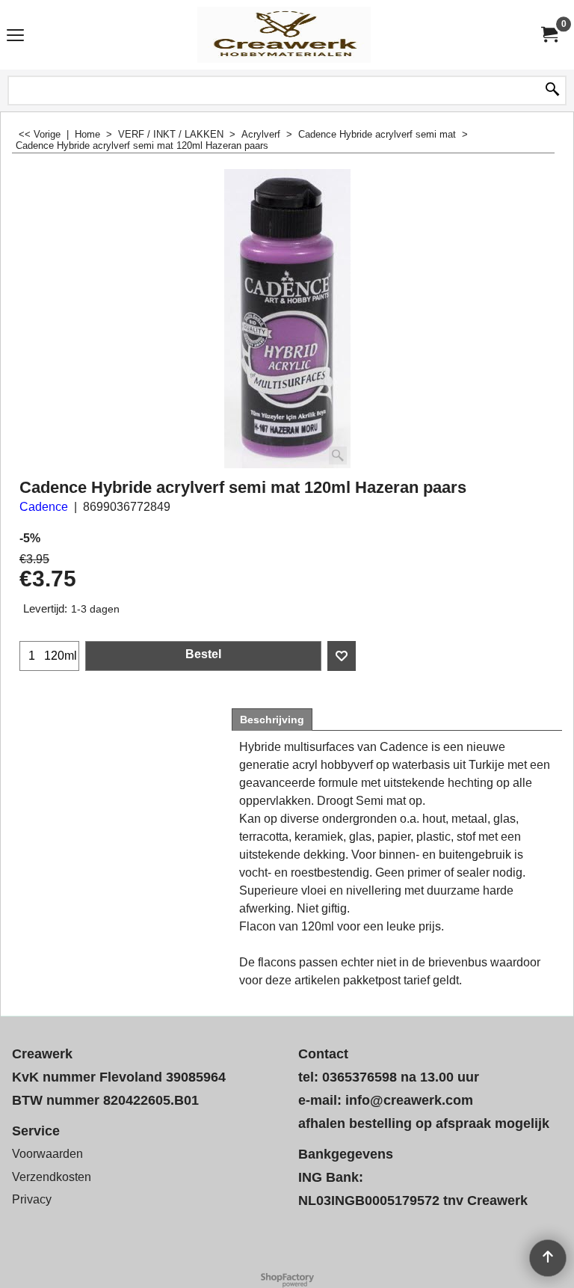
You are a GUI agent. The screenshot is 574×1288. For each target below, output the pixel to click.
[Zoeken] (552, 90)
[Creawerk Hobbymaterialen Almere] (284, 35)
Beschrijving (272, 720)
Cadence (43, 506)
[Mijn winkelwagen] (548, 34)
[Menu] (15, 36)
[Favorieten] (341, 656)
